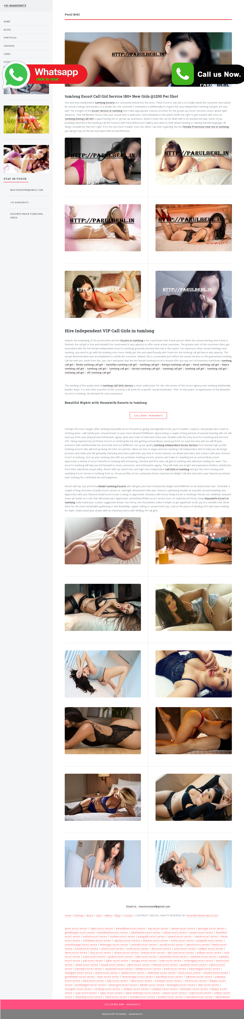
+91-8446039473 (15, 5)
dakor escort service (117, 960)
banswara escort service (88, 968)
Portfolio (10, 37)
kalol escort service (93, 980)
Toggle (58, 7)
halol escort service (146, 956)
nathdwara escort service (97, 940)
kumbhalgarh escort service (90, 984)
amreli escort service (112, 948)
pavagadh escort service (151, 936)
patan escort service (94, 956)
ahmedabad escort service (130, 928)
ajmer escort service (76, 928)
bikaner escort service (152, 984)
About (89, 915)
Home (7, 21)
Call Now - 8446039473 (148, 415)
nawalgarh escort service (78, 972)
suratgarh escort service (78, 988)
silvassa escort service (126, 952)
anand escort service (106, 972)
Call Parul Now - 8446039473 (122, 1004)
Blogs (118, 915)
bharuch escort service (165, 964)
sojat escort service (86, 992)
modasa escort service (122, 936)
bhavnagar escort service (114, 944)
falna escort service (141, 980)
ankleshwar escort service (161, 972)
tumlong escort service (107, 988)
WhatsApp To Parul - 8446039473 (122, 1014)
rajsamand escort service (119, 968)
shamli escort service (86, 964)
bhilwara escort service (148, 968)
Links (98, 915)
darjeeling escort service (88, 996)
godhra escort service (120, 956)
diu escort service (161, 948)
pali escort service (93, 960)
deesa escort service (76, 952)
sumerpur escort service (168, 980)
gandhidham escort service (80, 976)
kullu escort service (117, 980)
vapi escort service (158, 928)
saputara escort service (127, 940)
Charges (9, 46)
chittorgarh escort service (123, 984)
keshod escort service (95, 936)
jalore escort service (138, 964)
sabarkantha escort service (146, 932)
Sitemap (78, 915)
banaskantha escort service (113, 932)
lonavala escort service (142, 996)
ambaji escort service (153, 952)
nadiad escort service (132, 972)
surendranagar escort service (81, 944)
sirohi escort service (138, 948)
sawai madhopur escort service (142, 992)
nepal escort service (116, 996)
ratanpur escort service (136, 988)
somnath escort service (144, 944)
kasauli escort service (112, 964)
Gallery (108, 915)
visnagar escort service (144, 960)
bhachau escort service (155, 940)
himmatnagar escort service (137, 976)
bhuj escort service (100, 952)
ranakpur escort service (165, 988)
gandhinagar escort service (80, 932)
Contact (128, 915)
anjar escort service (108, 976)
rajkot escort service (101, 928)
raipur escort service (111, 992)
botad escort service (86, 948)
